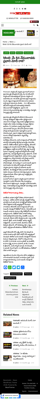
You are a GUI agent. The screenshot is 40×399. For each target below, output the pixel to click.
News (12, 53)
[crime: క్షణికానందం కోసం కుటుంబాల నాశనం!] (29, 34)
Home (30, 380)
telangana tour (10, 278)
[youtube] (25, 9)
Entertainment (33, 391)
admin (7, 65)
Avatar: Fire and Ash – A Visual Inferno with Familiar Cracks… (30, 386)
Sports (24, 391)
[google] (22, 9)
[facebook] (14, 9)
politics (19, 53)
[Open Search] (34, 25)
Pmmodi (28, 274)
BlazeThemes (10, 387)
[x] (19, 9)
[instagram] (16, 9)
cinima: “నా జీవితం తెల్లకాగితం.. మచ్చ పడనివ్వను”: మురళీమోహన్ (24, 356)
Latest (6, 53)
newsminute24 (16, 274)
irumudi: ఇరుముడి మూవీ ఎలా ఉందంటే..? (21, 2)
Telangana (28, 53)
